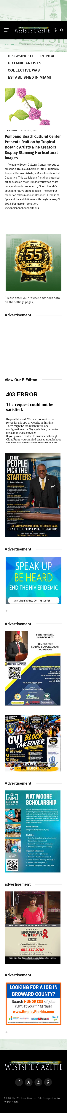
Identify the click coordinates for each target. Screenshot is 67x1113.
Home (25, 44)
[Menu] (6, 30)
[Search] (61, 30)
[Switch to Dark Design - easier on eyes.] (55, 30)
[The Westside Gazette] (32, 30)
